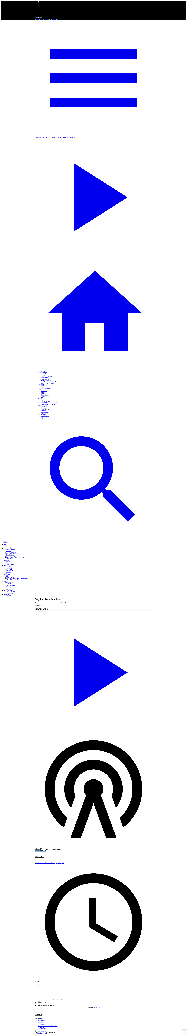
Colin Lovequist (45, 409)
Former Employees (46, 380)
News (39, 389)
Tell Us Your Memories (47, 376)
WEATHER (39, 857)
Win (42, 400)
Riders (42, 385)
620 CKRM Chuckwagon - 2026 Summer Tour (53, 402)
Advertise (43, 420)
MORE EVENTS (39, 1018)
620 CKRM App (42, 414)
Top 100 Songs (45, 379)
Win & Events (41, 399)
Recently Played (42, 371)
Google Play (44, 417)
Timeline (43, 375)
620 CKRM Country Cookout (48, 404)
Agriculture (44, 393)
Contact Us (41, 418)
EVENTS (38, 1015)
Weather (43, 396)
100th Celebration (42, 372)
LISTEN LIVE (38, 17)
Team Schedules (45, 388)
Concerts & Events (46, 401)
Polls (42, 397)
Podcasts (43, 413)
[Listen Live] (93, 671)
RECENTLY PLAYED (40, 850)
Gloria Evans (44, 406)
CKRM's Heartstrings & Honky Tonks (50, 381)
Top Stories (44, 391)
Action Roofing (97, 1007)
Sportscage (41, 384)
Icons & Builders (45, 374)
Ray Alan (43, 410)
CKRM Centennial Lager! (47, 383)
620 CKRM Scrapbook (47, 377)
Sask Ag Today (45, 395)
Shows (40, 405)
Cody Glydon (44, 408)
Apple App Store (45, 416)
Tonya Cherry (44, 412)
